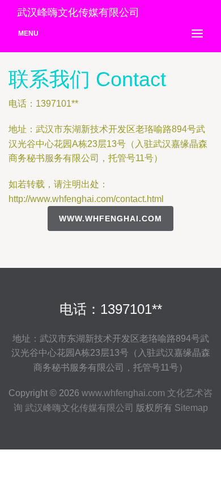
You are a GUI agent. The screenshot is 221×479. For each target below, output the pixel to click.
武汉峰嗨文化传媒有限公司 (79, 408)
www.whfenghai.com (110, 218)
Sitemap (191, 408)
